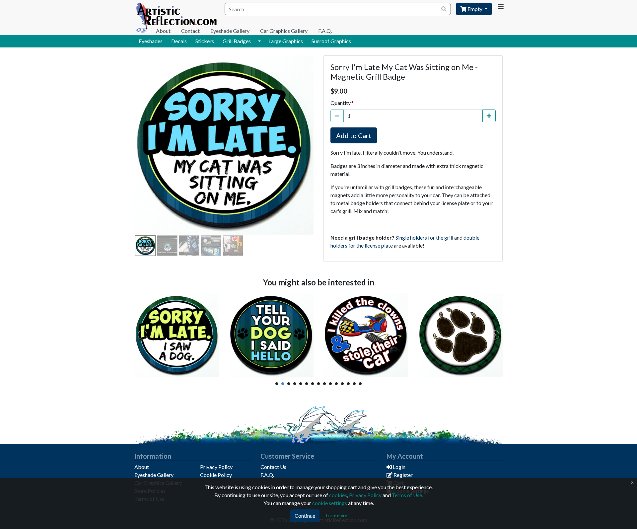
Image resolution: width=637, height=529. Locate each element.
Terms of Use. (407, 495)
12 (342, 383)
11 (336, 383)
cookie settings (329, 503)
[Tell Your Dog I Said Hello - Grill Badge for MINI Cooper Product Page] (271, 335)
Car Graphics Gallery (284, 31)
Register (402, 475)
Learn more (336, 515)
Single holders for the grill (424, 237)
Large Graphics (285, 41)
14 (354, 383)
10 (330, 383)
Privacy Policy (216, 467)
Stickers (204, 41)
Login (398, 467)
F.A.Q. (325, 31)
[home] (176, 17)
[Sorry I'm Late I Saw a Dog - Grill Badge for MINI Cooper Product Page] (176, 335)
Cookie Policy (216, 475)
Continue (305, 515)
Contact (190, 31)
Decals (179, 41)
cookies (338, 495)
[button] (259, 41)
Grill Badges (237, 41)
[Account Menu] (501, 7)
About (163, 31)
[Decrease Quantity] (337, 116)
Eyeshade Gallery (229, 31)
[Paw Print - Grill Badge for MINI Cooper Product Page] (460, 335)
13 (348, 383)
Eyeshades (151, 41)
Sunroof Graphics (331, 41)
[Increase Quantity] (489, 116)
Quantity (340, 103)
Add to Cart (353, 135)
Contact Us (273, 467)
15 (360, 383)
